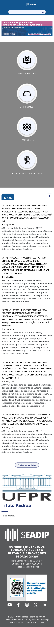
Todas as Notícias (27, 465)
